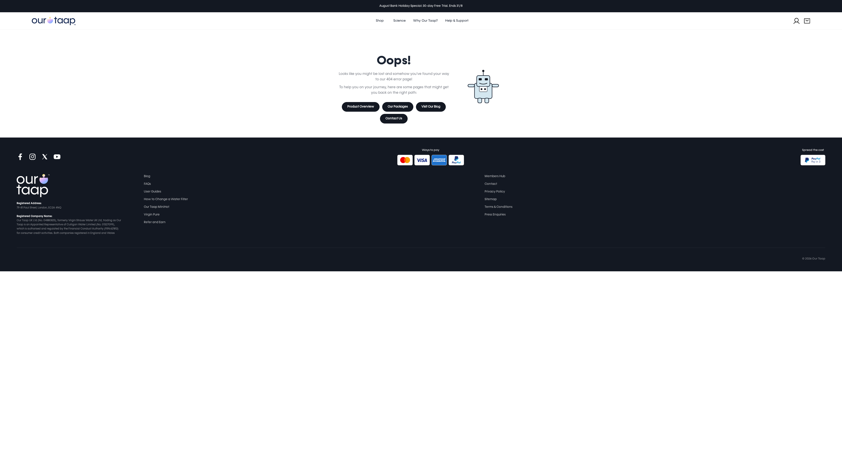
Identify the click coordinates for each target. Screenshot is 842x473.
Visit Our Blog (430, 106)
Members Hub (495, 176)
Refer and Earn (155, 222)
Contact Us (393, 118)
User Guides (152, 191)
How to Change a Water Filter (166, 199)
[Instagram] (32, 156)
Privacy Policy (495, 191)
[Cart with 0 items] (807, 21)
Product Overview (360, 106)
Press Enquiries (495, 214)
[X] (44, 156)
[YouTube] (57, 156)
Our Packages (398, 106)
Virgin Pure (152, 214)
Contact (491, 183)
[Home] (33, 185)
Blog (147, 176)
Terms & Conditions (498, 206)
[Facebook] (20, 156)
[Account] (797, 21)
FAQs (147, 183)
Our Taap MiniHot (156, 206)
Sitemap (491, 199)
